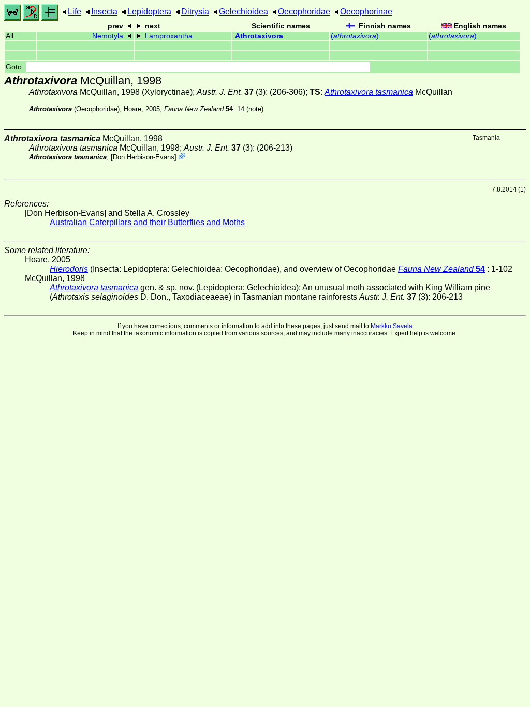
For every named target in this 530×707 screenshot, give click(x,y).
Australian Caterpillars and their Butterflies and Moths (147, 222)
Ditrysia (195, 11)
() (355, 36)
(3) (231, 91)
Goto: (16, 67)
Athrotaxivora (259, 36)
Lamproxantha (169, 36)
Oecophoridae (304, 11)
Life (74, 11)
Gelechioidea (243, 11)
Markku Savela (392, 326)
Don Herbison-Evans (143, 157)
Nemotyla (107, 36)
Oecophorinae (366, 11)
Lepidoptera (149, 11)
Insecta (104, 11)
